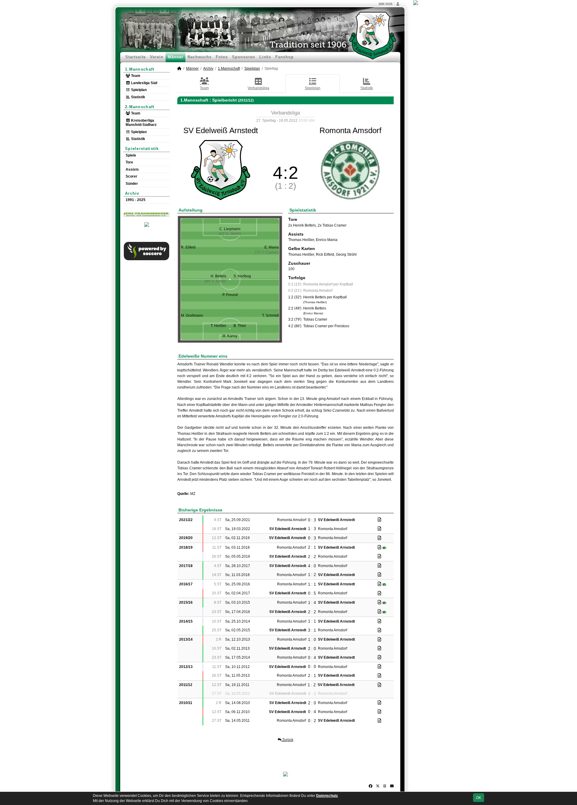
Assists (132, 169)
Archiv (132, 193)
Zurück (287, 740)
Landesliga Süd (143, 83)
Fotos (222, 57)
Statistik (137, 97)
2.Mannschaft (139, 107)
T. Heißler (218, 326)
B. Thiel (240, 326)
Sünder (132, 183)
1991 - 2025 (135, 200)
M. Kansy (229, 336)
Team (135, 76)
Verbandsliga (258, 88)
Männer (175, 57)
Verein (156, 57)
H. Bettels (218, 276)
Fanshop (284, 57)
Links (265, 57)
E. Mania (271, 247)
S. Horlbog (242, 276)
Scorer (131, 176)
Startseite (135, 57)
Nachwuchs (200, 57)
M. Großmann (192, 315)
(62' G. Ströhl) (230, 234)
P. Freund (230, 295)
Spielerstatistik (142, 148)
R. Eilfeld (188, 247)
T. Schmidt (270, 315)
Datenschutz (327, 796)
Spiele (131, 155)
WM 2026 (385, 4)
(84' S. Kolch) (215, 281)
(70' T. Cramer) (267, 252)
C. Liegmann (229, 229)
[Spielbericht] (379, 519)
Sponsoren (243, 57)
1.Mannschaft (139, 69)
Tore (129, 162)
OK (478, 798)
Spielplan (138, 90)
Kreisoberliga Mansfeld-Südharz (141, 122)
